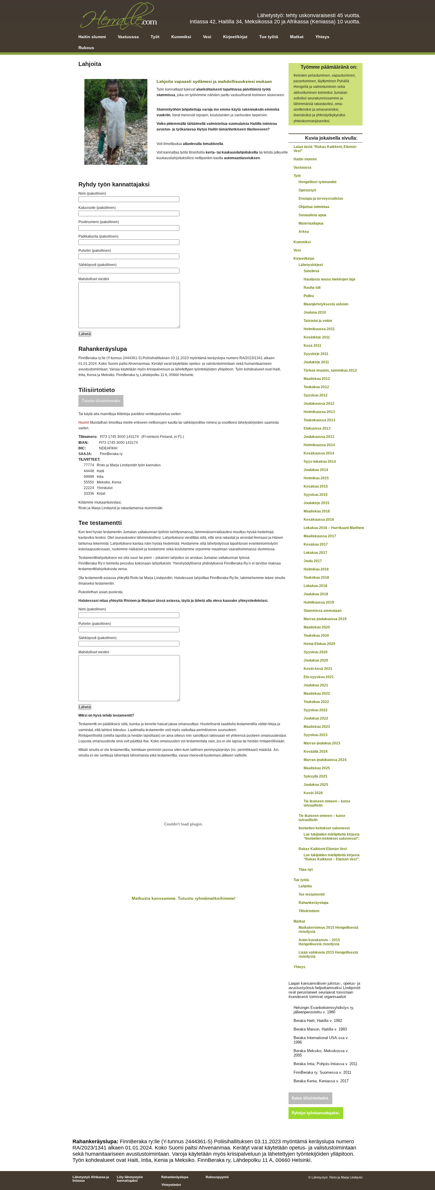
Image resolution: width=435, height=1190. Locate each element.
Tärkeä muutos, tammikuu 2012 (330, 370)
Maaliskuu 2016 (317, 511)
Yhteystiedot (171, 1184)
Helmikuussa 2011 (319, 329)
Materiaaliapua (311, 223)
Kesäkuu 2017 (316, 544)
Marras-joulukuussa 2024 (325, 760)
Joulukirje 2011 (316, 362)
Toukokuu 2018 (316, 577)
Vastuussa (128, 36)
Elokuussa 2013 (317, 428)
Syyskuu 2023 (316, 735)
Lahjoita (305, 886)
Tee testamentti (312, 894)
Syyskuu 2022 (316, 710)
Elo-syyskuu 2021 (319, 677)
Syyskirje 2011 (316, 354)
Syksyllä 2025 (315, 776)
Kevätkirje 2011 (317, 337)
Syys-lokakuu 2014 (320, 461)
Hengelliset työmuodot (317, 182)
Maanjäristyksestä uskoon (326, 304)
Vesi (207, 36)
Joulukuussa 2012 (319, 403)
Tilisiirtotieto (309, 911)
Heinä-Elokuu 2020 (319, 644)
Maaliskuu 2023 (317, 727)
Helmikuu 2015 (316, 478)
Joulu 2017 (313, 561)
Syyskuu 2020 (316, 652)
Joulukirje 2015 (316, 503)
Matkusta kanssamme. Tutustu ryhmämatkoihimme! (184, 898)
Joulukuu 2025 (316, 785)
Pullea (309, 296)
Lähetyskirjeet (311, 265)
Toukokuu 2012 (316, 387)
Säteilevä (311, 271)
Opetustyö (307, 190)
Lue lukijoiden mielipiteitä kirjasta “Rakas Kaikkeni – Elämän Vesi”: (332, 857)
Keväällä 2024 (316, 751)
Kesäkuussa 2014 (319, 453)
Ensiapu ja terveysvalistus (321, 198)
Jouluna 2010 (315, 312)
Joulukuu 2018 (316, 594)
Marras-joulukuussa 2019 (325, 619)
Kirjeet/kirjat (235, 36)
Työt (155, 36)
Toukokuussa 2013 (319, 420)
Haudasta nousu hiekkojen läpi (329, 279)
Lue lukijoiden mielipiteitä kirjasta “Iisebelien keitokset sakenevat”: (332, 836)
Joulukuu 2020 (316, 660)
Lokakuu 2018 (315, 586)
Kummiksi (181, 36)
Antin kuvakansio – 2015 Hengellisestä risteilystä (319, 942)
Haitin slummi (92, 36)
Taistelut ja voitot (318, 321)
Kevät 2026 (313, 793)
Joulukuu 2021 (316, 685)
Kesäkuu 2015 (316, 486)
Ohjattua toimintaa (314, 207)
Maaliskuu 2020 (317, 627)
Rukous (86, 47)
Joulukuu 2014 (316, 470)
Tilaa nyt (306, 869)
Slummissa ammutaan (322, 611)
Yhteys (322, 36)
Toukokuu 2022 (316, 702)
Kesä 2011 (312, 346)
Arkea (304, 232)
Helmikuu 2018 (316, 569)
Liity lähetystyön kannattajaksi (130, 1178)
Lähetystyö (117, 15)
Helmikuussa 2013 (319, 412)
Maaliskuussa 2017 (320, 536)
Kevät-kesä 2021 (318, 669)
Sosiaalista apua (312, 215)
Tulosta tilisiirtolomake (101, 401)
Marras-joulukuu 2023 (322, 743)
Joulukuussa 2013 (319, 437)
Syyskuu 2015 (316, 495)
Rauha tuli (312, 288)
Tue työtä (268, 36)
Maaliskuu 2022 (317, 693)
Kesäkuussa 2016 (319, 519)
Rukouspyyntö (217, 1177)
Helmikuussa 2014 (319, 445)
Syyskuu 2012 (316, 395)
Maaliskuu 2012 (317, 379)
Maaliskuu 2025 (317, 768)
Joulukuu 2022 (316, 718)
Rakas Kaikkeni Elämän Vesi (323, 849)
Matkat (297, 36)
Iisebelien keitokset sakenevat (324, 828)
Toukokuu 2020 (316, 635)
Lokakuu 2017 (315, 553)
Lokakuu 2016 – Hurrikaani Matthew (334, 528)
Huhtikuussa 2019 (319, 602)
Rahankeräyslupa (313, 903)
